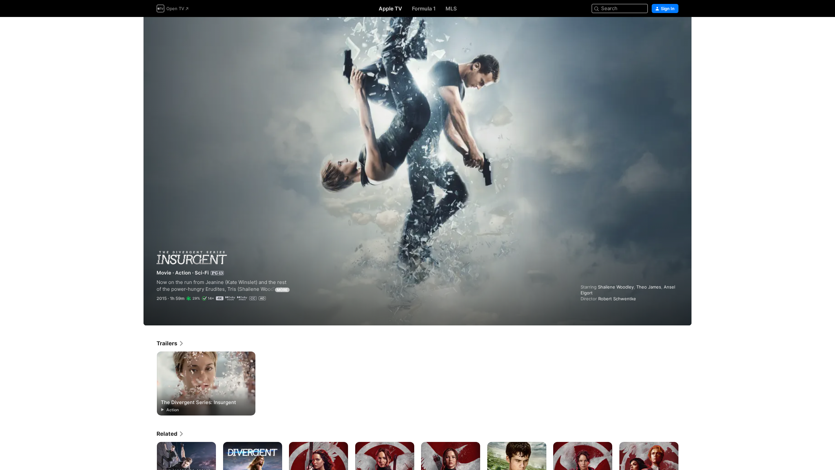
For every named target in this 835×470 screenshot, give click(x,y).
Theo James (648, 287)
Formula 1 (424, 8)
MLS (451, 8)
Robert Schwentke (617, 298)
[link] (170, 343)
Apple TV (390, 8)
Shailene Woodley (616, 287)
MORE (282, 290)
